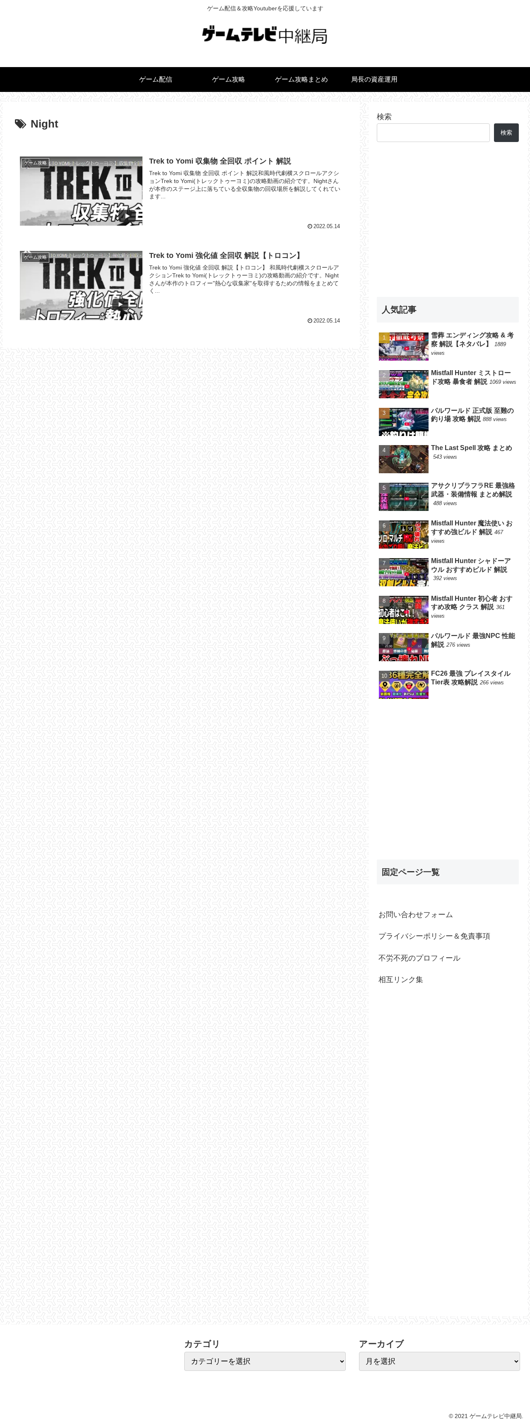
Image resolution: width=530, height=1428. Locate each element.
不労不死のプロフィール (419, 958)
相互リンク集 (400, 979)
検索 (384, 117)
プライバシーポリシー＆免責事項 (434, 936)
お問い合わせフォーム (415, 914)
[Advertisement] (448, 219)
